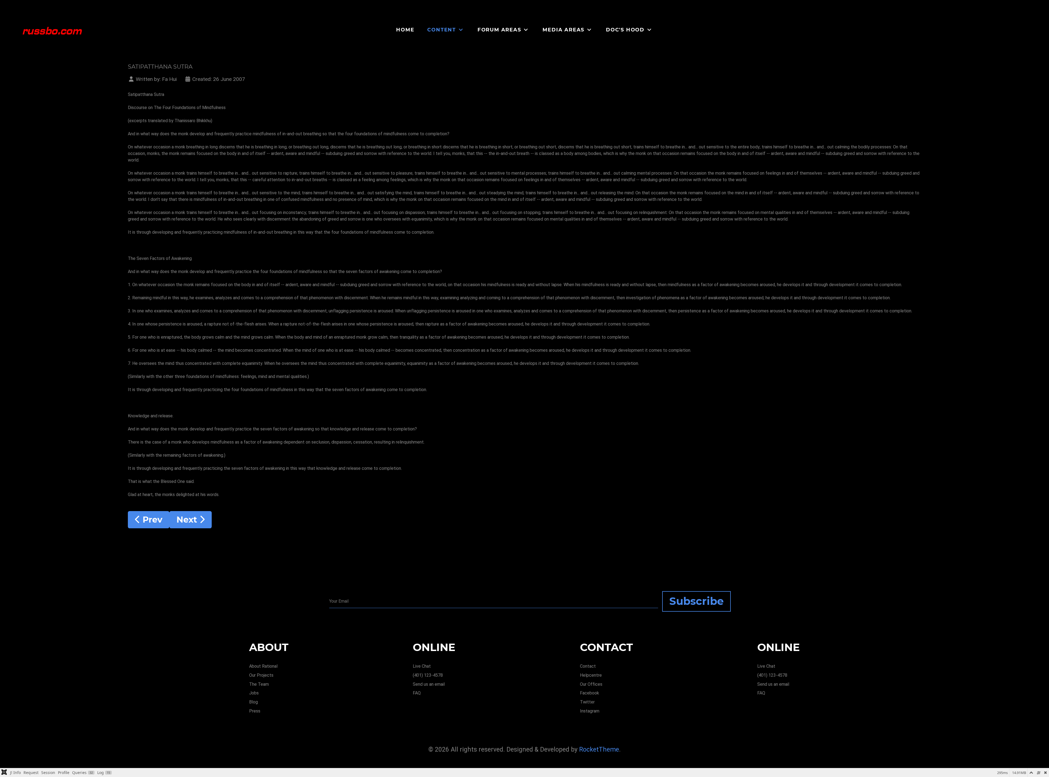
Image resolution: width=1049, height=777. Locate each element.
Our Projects (261, 675)
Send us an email (429, 684)
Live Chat (422, 666)
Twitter (587, 702)
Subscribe (696, 601)
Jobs (254, 693)
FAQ (417, 693)
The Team (259, 684)
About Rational (263, 666)
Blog (253, 702)
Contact (588, 666)
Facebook (589, 693)
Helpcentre (591, 675)
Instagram (589, 711)
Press (254, 711)
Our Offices (591, 684)
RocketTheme (599, 749)
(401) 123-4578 (428, 675)
